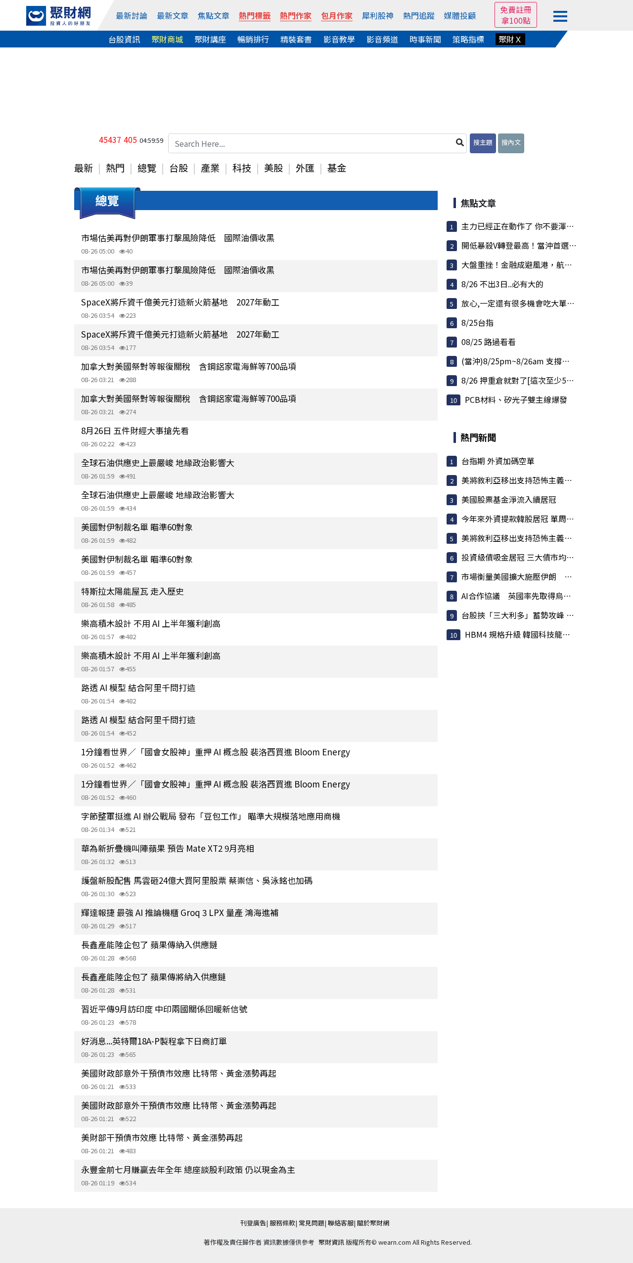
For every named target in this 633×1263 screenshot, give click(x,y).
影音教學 (339, 39)
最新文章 (172, 15)
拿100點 (516, 20)
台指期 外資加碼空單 (498, 461)
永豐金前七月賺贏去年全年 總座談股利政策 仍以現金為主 (188, 1169)
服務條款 (282, 1222)
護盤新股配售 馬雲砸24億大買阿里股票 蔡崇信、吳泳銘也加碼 (197, 880)
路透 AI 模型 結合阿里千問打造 (138, 687)
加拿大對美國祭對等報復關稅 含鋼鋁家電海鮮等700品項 (188, 366)
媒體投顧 (460, 15)
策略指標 (468, 39)
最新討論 (131, 15)
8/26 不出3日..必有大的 (502, 284)
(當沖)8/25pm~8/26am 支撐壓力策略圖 (531, 361)
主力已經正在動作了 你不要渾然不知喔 (529, 226)
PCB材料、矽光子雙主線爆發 (516, 399)
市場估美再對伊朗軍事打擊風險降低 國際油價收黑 (177, 237)
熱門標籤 (255, 15)
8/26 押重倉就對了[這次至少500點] (523, 380)
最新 (83, 167)
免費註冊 (516, 9)
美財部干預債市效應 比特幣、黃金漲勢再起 (162, 1137)
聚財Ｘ (510, 39)
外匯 (305, 167)
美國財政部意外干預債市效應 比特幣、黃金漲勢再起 (178, 1073)
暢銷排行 (253, 39)
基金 (336, 167)
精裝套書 (296, 39)
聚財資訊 (331, 1242)
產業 (210, 167)
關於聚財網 (373, 1222)
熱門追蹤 (419, 15)
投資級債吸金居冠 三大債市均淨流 (521, 557)
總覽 (146, 167)
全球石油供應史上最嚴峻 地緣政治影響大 (157, 462)
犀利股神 (378, 15)
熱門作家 (296, 15)
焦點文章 (213, 15)
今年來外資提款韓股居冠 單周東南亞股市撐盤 (541, 518)
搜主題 (483, 142)
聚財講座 (210, 39)
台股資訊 (124, 39)
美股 (273, 167)
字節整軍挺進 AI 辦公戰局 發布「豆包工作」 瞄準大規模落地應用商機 (210, 816)
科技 (241, 167)
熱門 (115, 167)
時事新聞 (425, 39)
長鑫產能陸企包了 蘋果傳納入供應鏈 (149, 944)
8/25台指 (477, 322)
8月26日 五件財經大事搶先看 (135, 430)
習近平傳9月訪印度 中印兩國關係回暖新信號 (164, 1008)
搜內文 (511, 142)
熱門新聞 (478, 437)
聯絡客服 (341, 1222)
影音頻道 (382, 39)
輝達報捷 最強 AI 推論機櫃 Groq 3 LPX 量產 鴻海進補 (179, 912)
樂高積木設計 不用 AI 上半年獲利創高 (151, 623)
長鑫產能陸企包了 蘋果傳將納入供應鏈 (153, 976)
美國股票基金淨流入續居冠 (508, 499)
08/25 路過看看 (488, 342)
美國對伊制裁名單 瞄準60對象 (137, 527)
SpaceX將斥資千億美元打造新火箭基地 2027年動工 (180, 302)
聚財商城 (167, 39)
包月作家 (337, 15)
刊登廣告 (253, 1222)
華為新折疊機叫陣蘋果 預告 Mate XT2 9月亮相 (167, 848)
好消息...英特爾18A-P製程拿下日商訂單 (154, 1041)
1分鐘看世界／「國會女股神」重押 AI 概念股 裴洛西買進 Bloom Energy (215, 751)
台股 (178, 167)
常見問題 (311, 1222)
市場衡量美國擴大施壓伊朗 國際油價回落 (536, 576)
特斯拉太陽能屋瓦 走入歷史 (132, 591)
